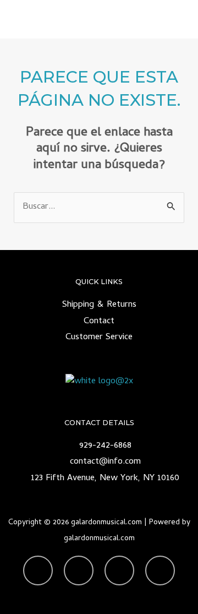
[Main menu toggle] (175, 19)
